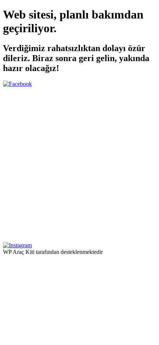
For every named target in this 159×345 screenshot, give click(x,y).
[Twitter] (79, 238)
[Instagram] (17, 245)
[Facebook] (17, 84)
